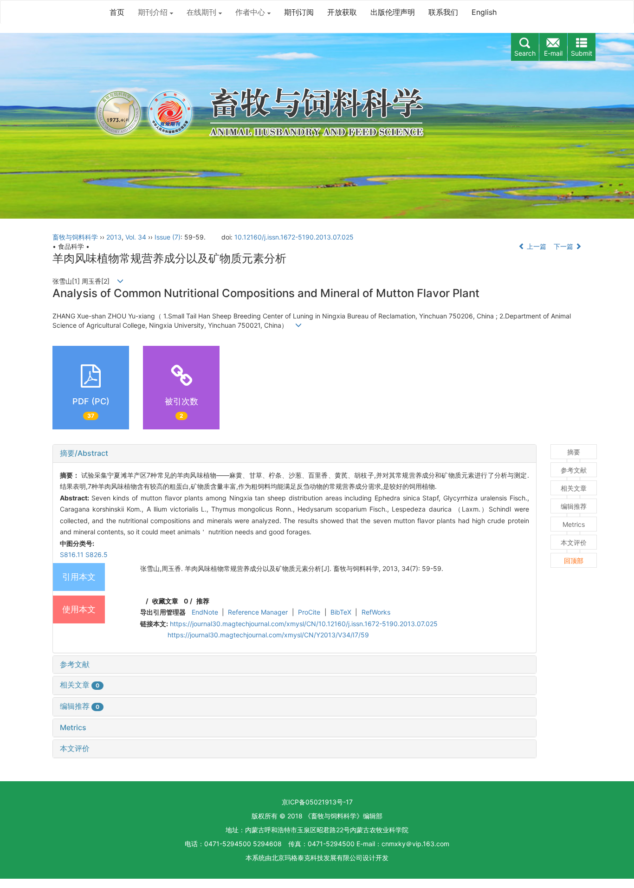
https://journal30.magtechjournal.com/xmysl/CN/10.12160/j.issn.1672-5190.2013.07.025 (304, 624)
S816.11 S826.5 (84, 554)
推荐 (202, 601)
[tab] (294, 453)
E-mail (553, 53)
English (484, 12)
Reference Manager (258, 612)
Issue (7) (168, 237)
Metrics (73, 727)
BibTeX (340, 612)
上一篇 (535, 246)
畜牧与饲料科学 (75, 237)
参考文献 (75, 664)
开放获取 (342, 12)
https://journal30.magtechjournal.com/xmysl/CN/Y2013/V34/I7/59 (268, 635)
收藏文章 (165, 601)
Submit (581, 53)
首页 (117, 12)
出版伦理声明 (392, 12)
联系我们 (443, 12)
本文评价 (75, 748)
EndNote (205, 612)
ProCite (309, 612)
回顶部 (573, 560)
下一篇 (564, 246)
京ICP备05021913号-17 (317, 802)
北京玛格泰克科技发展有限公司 (317, 858)
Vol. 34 (135, 237)
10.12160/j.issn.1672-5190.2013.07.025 (294, 237)
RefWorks (376, 612)
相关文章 (79, 684)
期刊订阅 (299, 12)
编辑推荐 (79, 706)
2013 (114, 237)
